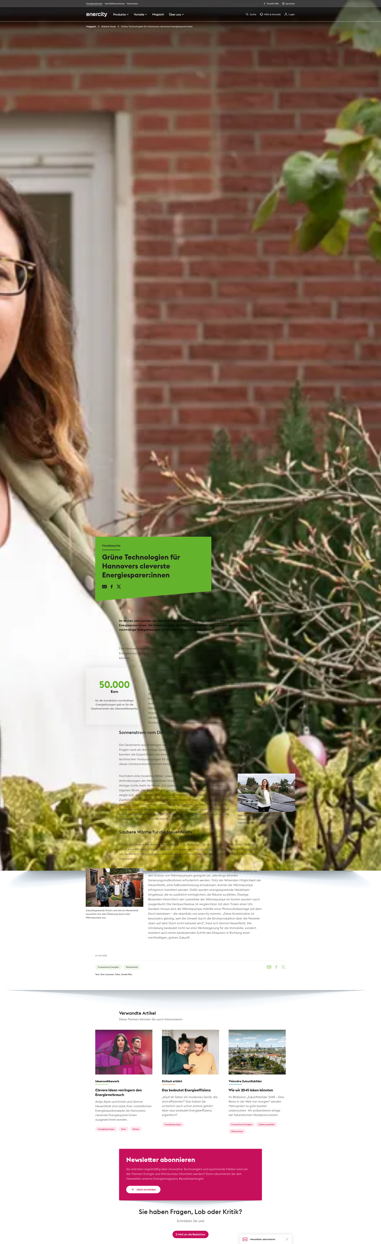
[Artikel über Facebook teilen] (111, 588)
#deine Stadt (108, 26)
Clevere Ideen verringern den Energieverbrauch (118, 1088)
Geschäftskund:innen (115, 3)
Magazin (91, 26)
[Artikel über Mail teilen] (104, 588)
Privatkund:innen (94, 3)
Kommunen (132, 3)
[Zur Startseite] (96, 14)
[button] (287, 1239)
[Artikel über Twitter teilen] (118, 588)
